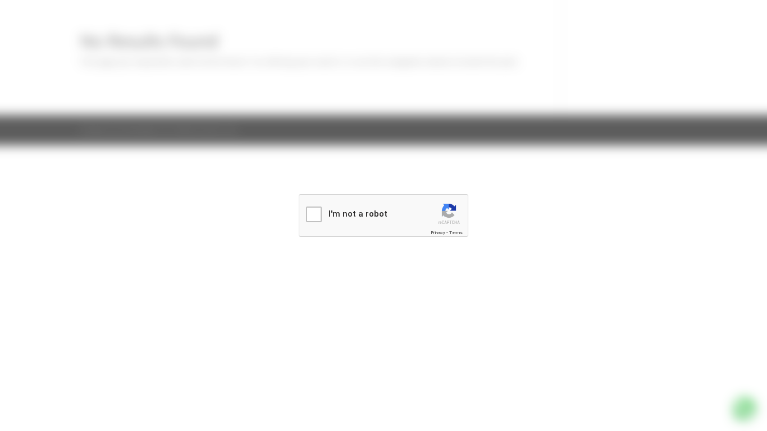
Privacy (438, 232)
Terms (456, 232)
